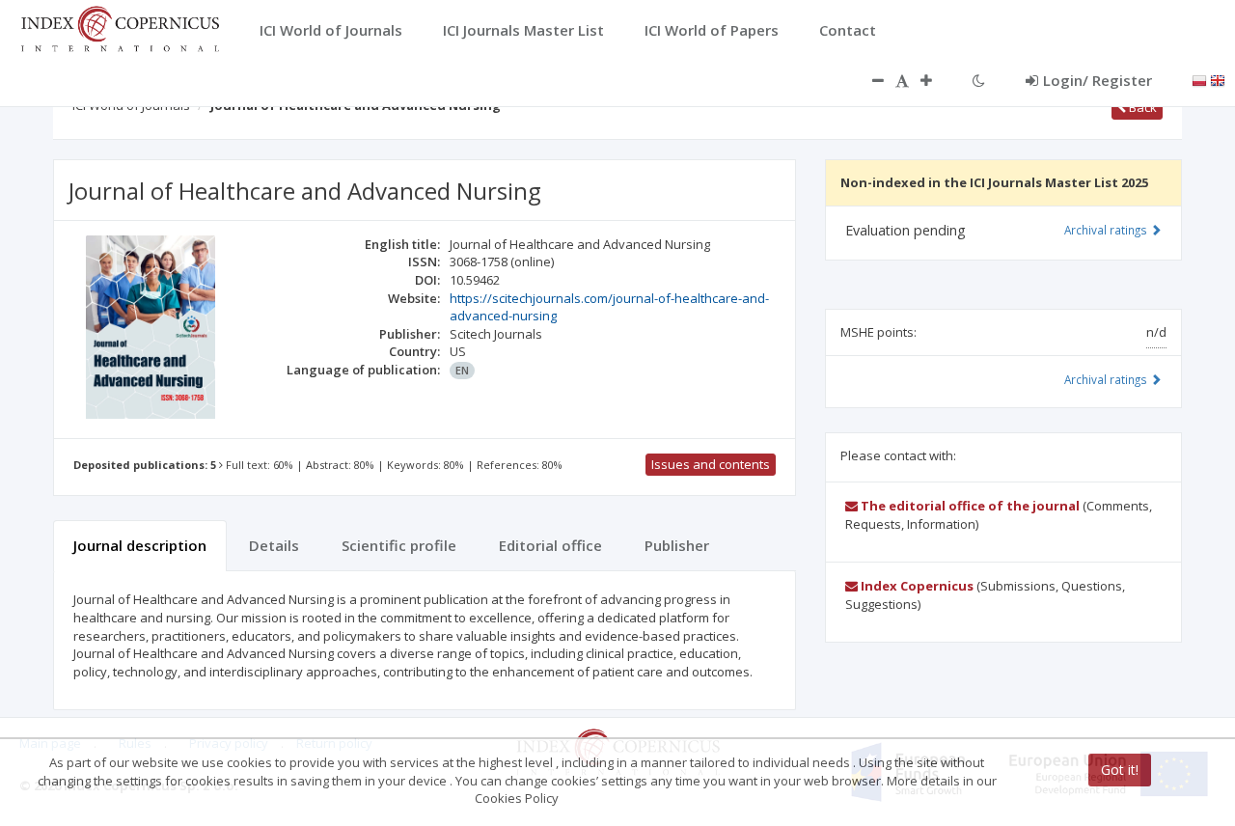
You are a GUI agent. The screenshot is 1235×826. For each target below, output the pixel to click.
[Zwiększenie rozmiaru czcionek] (935, 80)
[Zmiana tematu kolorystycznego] (978, 80)
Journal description (139, 545)
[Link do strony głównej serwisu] (119, 27)
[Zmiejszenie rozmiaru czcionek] (868, 80)
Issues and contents (710, 464)
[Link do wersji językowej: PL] (1199, 79)
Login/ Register (1097, 80)
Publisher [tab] (677, 545)
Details (274, 545)
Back (1141, 107)
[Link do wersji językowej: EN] (1217, 79)
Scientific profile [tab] (399, 545)
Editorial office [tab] (550, 545)
